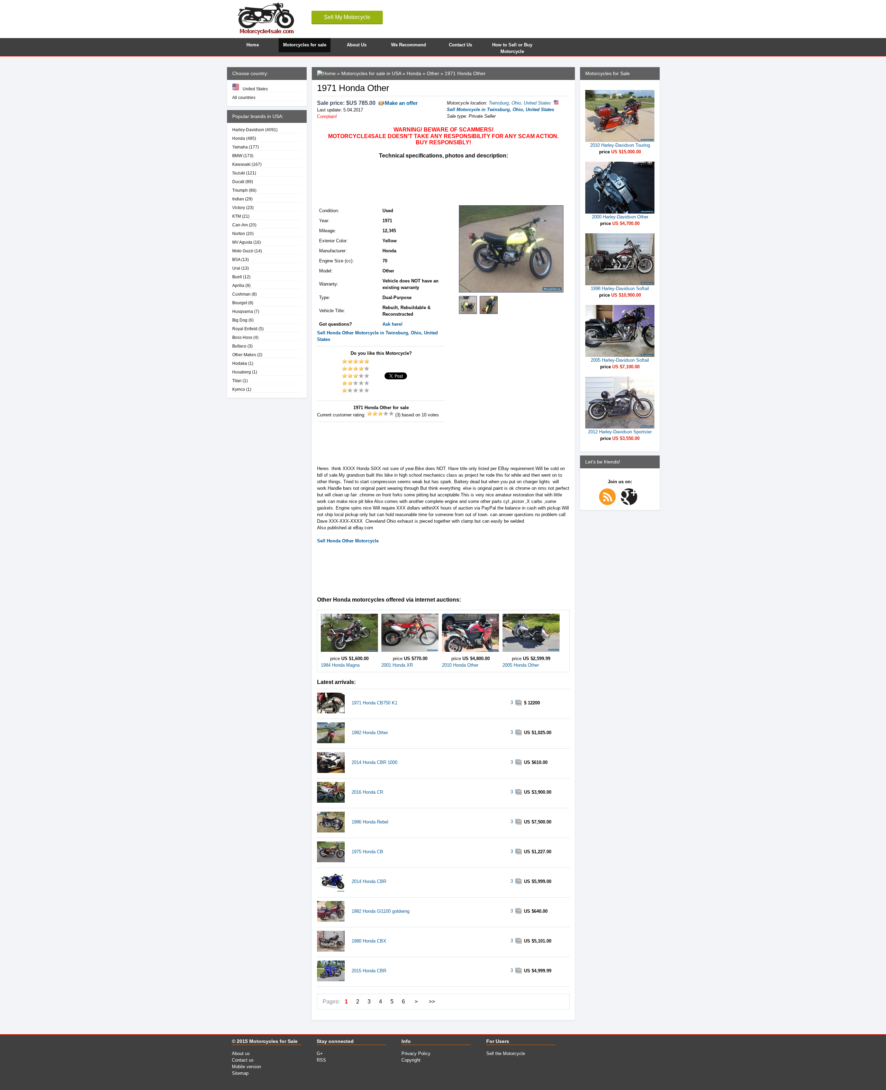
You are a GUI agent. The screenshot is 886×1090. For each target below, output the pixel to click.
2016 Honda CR (367, 792)
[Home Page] (326, 73)
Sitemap (240, 1073)
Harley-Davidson (248, 129)
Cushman (241, 294)
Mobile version (246, 1066)
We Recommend (408, 44)
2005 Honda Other (521, 665)
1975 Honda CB (367, 851)
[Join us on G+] (631, 503)
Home (252, 44)
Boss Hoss (242, 337)
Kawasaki (241, 164)
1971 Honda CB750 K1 (374, 702)
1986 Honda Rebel (370, 822)
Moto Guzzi (242, 251)
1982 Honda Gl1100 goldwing (380, 911)
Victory (238, 207)
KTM (236, 216)
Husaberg (241, 372)
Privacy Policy (416, 1053)
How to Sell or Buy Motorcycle (512, 47)
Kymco (238, 389)
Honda (238, 138)
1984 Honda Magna (340, 665)
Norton (238, 233)
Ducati (238, 181)
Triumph (240, 190)
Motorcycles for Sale (273, 1041)
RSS (321, 1060)
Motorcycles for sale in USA (371, 73)
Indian (238, 199)
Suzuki (238, 173)
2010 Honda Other (460, 665)
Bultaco (239, 346)
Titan (237, 380)
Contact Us (460, 44)
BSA (236, 259)
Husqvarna (242, 311)
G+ (320, 1053)
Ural (236, 268)
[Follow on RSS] (609, 503)
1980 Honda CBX (369, 941)
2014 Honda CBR (369, 881)
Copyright (411, 1060)
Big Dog (239, 320)
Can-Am (240, 225)
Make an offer (401, 103)
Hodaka (239, 363)
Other (433, 73)
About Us (357, 44)
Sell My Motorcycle (347, 17)
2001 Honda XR (397, 665)
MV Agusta (242, 242)
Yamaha (240, 147)
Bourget (239, 302)
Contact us (243, 1060)
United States (255, 89)
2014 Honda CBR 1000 (374, 762)
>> (431, 1002)
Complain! (327, 116)
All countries (243, 97)
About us (241, 1053)
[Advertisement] (443, 181)
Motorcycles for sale (304, 44)
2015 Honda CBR (369, 970)
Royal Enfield (244, 328)
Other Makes (244, 354)
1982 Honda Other (370, 732)
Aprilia (238, 285)
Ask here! (392, 324)
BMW (237, 155)
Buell (237, 276)
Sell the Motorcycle (505, 1053)
